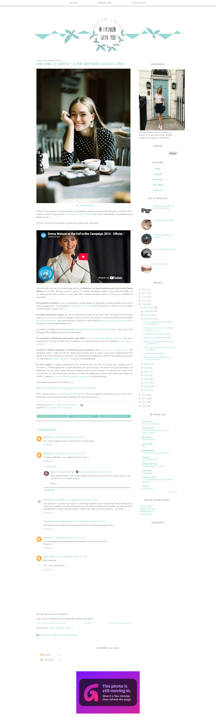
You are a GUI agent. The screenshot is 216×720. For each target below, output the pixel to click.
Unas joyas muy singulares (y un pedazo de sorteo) (157, 358)
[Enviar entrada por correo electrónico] (81, 405)
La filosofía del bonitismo (154, 353)
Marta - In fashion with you (63, 472)
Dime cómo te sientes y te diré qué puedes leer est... (158, 329)
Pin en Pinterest (83, 416)
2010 (144, 406)
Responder (48, 445)
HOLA (144, 446)
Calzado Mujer (146, 514)
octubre (147, 315)
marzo (147, 383)
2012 (144, 398)
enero (147, 390)
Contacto (138, 3)
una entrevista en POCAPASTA (70, 394)
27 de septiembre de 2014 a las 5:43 (68, 538)
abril (146, 379)
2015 (144, 301)
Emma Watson (51, 408)
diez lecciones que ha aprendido (116, 320)
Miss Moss (147, 437)
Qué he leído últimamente (164, 249)
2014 (144, 304)
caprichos (50, 317)
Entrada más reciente (51, 623)
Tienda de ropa (146, 511)
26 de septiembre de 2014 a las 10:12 (95, 472)
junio (146, 371)
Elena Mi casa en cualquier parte (58, 521)
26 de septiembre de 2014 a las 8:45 (68, 437)
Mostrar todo (173, 492)
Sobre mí (105, 3)
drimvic (145, 486)
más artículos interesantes (82, 388)
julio (146, 368)
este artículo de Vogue (80, 306)
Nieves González (149, 440)
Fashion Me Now (149, 464)
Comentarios (48, 660)
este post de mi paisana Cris (114, 350)
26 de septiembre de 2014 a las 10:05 (69, 453)
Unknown (47, 437)
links (60, 408)
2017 (144, 293)
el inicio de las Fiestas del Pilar (79, 214)
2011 (144, 402)
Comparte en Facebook (52, 416)
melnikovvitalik (86, 205)
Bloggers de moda (147, 509)
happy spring (147, 473)
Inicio (74, 3)
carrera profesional (47, 320)
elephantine (147, 470)
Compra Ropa (146, 506)
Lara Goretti (147, 444)
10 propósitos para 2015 (163, 220)
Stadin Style (49, 556)
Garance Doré (148, 428)
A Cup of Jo (147, 421)
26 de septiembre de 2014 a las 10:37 (81, 500)
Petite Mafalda (148, 450)
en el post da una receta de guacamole (71, 376)
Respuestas (51, 467)
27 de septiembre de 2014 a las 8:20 (70, 556)
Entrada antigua (121, 623)
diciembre (148, 307)
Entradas (46, 655)
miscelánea (67, 408)
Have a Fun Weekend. (151, 424)
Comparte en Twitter (115, 416)
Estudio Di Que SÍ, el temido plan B (156, 453)
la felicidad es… (148, 489)
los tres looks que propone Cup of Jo (105, 338)
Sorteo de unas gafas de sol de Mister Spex (163, 207)
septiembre (149, 319)
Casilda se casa (149, 477)
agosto (147, 364)
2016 (144, 297)
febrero (147, 386)
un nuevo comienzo (60, 359)
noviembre (149, 311)
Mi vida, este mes (161, 264)
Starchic (145, 457)
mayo (147, 375)
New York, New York (150, 460)
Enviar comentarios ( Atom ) (61, 628)
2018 (144, 289)
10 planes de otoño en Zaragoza (157, 334)
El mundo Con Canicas (54, 500)
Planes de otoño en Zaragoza (54, 388)
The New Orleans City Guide (153, 466)
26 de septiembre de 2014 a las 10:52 (90, 521)
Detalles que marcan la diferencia (158, 338)
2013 (144, 395)
